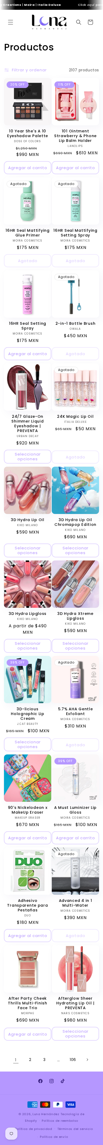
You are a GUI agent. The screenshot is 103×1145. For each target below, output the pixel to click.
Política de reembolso (60, 1121)
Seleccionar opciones (28, 456)
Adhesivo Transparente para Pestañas (27, 905)
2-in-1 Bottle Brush (75, 323)
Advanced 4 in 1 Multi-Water (75, 903)
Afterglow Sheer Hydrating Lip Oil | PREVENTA (75, 1003)
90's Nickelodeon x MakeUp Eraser (28, 810)
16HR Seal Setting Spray (27, 326)
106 (73, 1059)
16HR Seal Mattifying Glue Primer (27, 233)
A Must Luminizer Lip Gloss (75, 810)
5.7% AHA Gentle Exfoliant (75, 711)
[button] (10, 22)
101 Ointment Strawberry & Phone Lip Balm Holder (75, 136)
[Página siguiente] (87, 1059)
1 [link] (16, 1060)
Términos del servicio (75, 1129)
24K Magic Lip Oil (75, 416)
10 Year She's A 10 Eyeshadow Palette (27, 133)
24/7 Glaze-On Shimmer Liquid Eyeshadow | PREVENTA (27, 423)
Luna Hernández (46, 1114)
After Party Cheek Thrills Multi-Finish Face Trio (27, 1003)
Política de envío (54, 1137)
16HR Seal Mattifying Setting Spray (75, 233)
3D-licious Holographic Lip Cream (27, 714)
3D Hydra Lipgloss (27, 613)
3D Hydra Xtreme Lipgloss (75, 616)
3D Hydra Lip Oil (27, 519)
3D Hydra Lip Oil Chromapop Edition (75, 522)
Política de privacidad (33, 1129)
